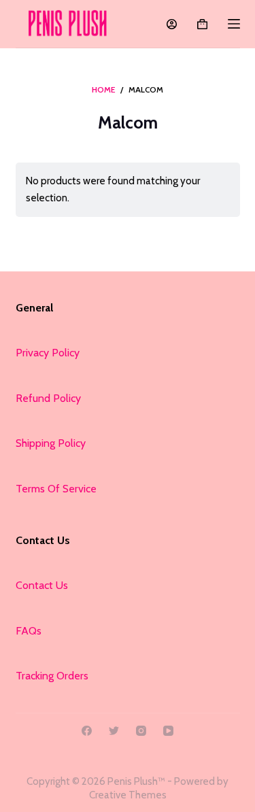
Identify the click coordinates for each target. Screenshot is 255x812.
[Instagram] (141, 731)
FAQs (28, 630)
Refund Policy (48, 398)
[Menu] (234, 24)
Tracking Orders (52, 675)
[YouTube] (168, 731)
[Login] (172, 24)
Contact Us (42, 585)
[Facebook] (87, 731)
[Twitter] (114, 731)
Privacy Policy (48, 352)
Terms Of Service (56, 488)
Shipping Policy (51, 443)
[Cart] (202, 24)
